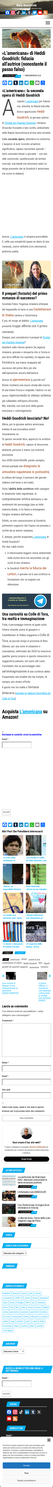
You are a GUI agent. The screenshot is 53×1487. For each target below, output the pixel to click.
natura (5, 1312)
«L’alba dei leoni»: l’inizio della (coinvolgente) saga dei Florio (34, 1219)
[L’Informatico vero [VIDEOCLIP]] (9, 1195)
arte (30, 1293)
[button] (49, 1440)
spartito (20, 1321)
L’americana (31, 101)
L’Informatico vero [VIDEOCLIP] (32, 1192)
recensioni (20, 953)
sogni (12, 1321)
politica (44, 1312)
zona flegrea (8, 1330)
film (27, 1302)
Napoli (47, 963)
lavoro (5, 1307)
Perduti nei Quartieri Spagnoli (20, 123)
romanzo (44, 967)
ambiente (6, 1293)
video (32, 1326)
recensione (34, 967)
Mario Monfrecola (26, 5)
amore (24, 959)
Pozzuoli (6, 1316)
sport (28, 1321)
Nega (26, 1473)
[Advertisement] (26, 205)
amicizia (16, 1293)
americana (15, 959)
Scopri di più (26, 1159)
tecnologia (7, 1326)
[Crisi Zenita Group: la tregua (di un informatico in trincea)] (9, 1208)
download (44, 1298)
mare (23, 1307)
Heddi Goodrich (30, 963)
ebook (12, 1302)
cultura (27, 1298)
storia (34, 1321)
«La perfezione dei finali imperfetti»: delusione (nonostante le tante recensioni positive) (32, 1180)
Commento (8, 1020)
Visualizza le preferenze (26, 1480)
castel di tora (34, 959)
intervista (41, 1302)
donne (35, 1298)
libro (40, 963)
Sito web (6, 1089)
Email (5, 739)
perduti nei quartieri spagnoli (15, 967)
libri (11, 1307)
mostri (30, 1307)
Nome (5, 1062)
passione (24, 1312)
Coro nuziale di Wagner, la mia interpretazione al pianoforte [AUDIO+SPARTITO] (10, 988)
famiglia (20, 1302)
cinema (37, 1293)
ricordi (26, 1316)
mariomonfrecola (33, 75)
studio (42, 1321)
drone (5, 1302)
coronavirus (7, 1298)
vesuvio (24, 1326)
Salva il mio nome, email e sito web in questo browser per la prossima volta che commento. (23, 1109)
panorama (14, 1312)
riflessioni (35, 1316)
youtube (40, 1326)
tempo (16, 1326)
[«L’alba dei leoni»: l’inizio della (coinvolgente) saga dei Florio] (9, 1221)
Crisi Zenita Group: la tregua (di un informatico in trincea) (33, 1206)
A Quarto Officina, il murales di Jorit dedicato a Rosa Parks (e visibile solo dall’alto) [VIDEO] (44, 992)
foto (33, 1302)
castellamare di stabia (12, 963)
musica (38, 1307)
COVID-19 (18, 1298)
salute (5, 1321)
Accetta (26, 1465)
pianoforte (34, 1312)
